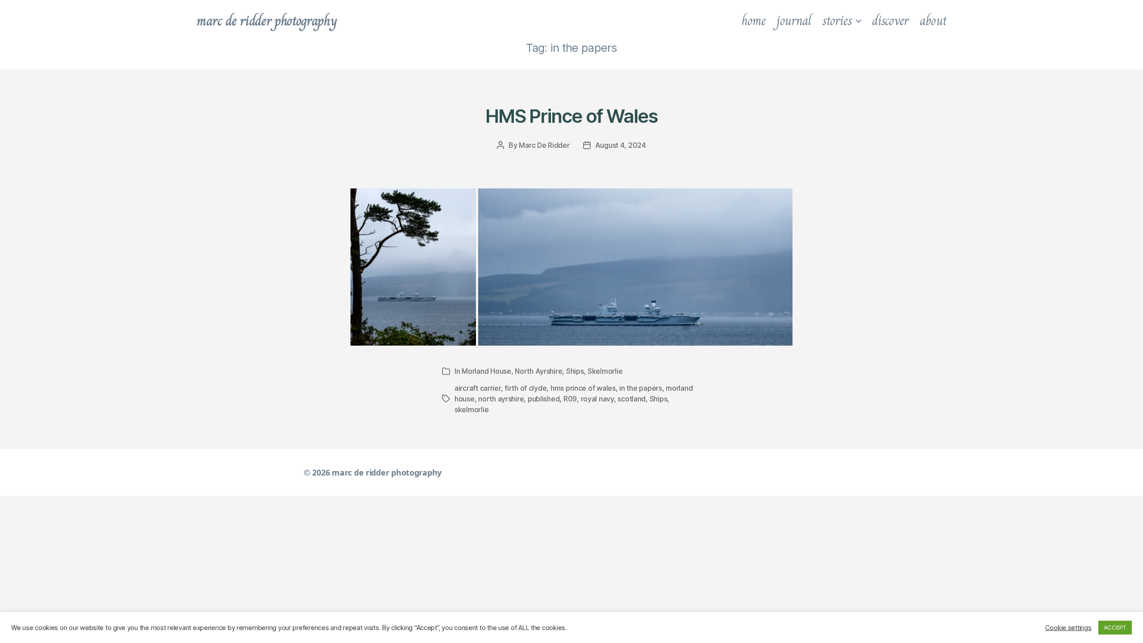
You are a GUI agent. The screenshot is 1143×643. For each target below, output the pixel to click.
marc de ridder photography (266, 20)
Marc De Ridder (544, 145)
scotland (631, 398)
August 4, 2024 (620, 145)
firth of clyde (525, 388)
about (933, 21)
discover (890, 21)
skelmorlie (471, 409)
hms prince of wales (583, 388)
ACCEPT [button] (1115, 627)
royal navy (597, 398)
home (754, 21)
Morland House (486, 371)
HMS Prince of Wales (571, 115)
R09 (570, 398)
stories (837, 21)
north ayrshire (501, 398)
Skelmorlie (605, 371)
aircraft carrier (478, 388)
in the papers (640, 388)
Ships (575, 371)
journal (793, 21)
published (544, 398)
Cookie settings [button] (1068, 628)
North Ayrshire (538, 371)
